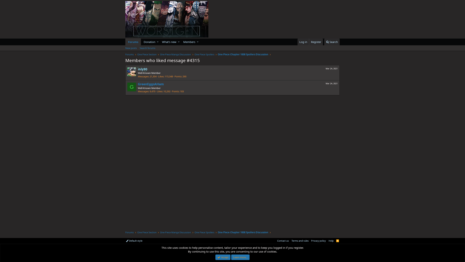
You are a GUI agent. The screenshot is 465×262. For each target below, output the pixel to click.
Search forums (147, 48)
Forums (133, 42)
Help (331, 240)
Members (189, 42)
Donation (149, 42)
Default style (135, 240)
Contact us (283, 240)
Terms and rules (300, 240)
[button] (157, 42)
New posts (131, 48)
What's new (169, 42)
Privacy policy (318, 240)
